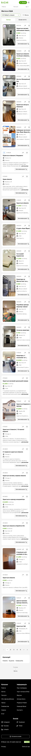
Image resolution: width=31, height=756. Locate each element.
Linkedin (6, 729)
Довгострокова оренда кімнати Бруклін (21, 603)
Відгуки (19, 695)
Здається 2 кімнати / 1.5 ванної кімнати (13, 430)
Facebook (22, 722)
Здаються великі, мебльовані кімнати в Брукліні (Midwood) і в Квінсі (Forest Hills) (23, 32)
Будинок (11, 661)
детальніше (24, 166)
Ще (27, 6)
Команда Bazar (21, 706)
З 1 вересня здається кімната (13, 452)
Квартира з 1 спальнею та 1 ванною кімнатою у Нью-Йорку (23, 358)
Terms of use (26, 746)
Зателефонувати (22, 43)
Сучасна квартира (22, 330)
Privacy (3, 746)
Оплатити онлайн (16, 736)
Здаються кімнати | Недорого (13, 155)
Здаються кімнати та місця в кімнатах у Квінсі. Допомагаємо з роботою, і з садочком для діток (23, 59)
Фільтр (27, 15)
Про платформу (22, 688)
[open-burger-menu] (29, 2)
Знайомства (5, 706)
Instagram (7, 722)
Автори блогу (21, 699)
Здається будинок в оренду (23, 405)
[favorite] (29, 25)
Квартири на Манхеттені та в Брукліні (21, 281)
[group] (15, 19)
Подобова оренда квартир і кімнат (22, 306)
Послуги (15, 6)
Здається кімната (22, 203)
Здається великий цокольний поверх (15, 381)
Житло (3, 692)
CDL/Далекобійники (7, 699)
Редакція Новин (22, 703)
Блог (2, 714)
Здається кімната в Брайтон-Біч (14, 526)
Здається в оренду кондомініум (14, 499)
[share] (25, 25)
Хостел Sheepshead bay (23, 80)
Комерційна (19, 661)
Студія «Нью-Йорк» (23, 228)
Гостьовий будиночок (20, 255)
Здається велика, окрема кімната (14, 476)
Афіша (3, 703)
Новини (3, 710)
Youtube (6, 726)
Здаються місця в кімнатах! (22, 106)
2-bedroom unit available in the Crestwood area (21, 554)
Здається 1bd (21, 626)
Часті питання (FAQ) (23, 692)
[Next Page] (27, 649)
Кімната (5, 661)
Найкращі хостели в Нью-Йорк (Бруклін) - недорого (23, 132)
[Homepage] (4, 2)
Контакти (20, 710)
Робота (4, 6)
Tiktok (20, 726)
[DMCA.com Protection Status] (27, 742)
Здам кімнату (7, 179)
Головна (15, 667)
